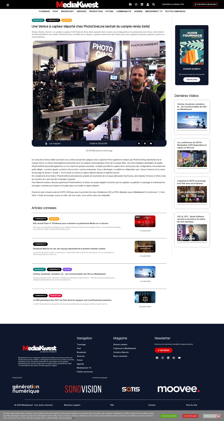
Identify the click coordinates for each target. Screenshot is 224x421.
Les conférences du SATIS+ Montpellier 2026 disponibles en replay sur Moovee (192, 145)
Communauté (123, 11)
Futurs (109, 11)
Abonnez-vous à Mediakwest (132, 192)
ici (73, 418)
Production (96, 11)
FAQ (112, 405)
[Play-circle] (173, 357)
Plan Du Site (191, 405)
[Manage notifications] (219, 416)
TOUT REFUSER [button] (190, 416)
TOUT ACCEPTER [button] (169, 416)
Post (55, 11)
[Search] (153, 4)
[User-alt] (147, 4)
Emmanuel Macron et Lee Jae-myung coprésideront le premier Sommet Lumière (69, 249)
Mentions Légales (72, 405)
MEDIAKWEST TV (153, 11)
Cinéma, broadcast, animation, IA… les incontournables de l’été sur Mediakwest (69, 274)
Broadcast (67, 11)
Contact (151, 405)
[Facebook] (130, 4)
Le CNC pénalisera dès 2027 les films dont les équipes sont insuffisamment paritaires (72, 300)
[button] (139, 143)
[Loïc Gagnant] (46, 143)
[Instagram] (136, 4)
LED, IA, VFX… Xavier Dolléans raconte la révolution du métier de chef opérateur (191, 219)
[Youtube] (179, 357)
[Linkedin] (142, 4)
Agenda (138, 11)
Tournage (44, 11)
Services (81, 11)
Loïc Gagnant (55, 143)
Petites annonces (175, 11)
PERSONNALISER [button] (212, 416)
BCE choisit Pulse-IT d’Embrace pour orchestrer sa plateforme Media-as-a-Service (70, 223)
